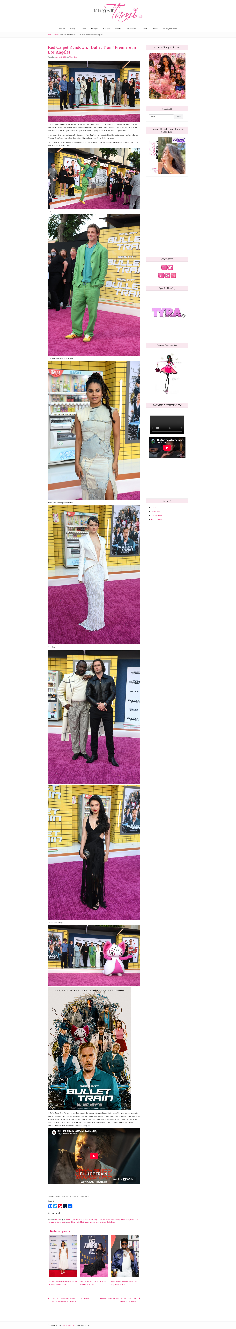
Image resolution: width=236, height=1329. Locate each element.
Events (145, 29)
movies (92, 1222)
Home (50, 35)
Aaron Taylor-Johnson (74, 1219)
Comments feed (156, 515)
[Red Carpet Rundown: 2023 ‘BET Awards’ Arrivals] (94, 1256)
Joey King (71, 1222)
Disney (83, 29)
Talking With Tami (170, 29)
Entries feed (155, 511)
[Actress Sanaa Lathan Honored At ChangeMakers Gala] (63, 1256)
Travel (155, 29)
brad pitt (102, 1219)
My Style (106, 29)
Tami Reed (73, 57)
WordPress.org (156, 519)
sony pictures (101, 1222)
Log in (153, 507)
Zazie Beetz (111, 1222)
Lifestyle (94, 29)
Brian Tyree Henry (113, 1219)
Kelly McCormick (82, 1222)
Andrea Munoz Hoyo (90, 1219)
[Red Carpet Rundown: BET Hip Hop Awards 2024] (125, 1256)
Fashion (62, 29)
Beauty (72, 29)
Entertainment (132, 29)
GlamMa (118, 29)
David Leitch (61, 1222)
